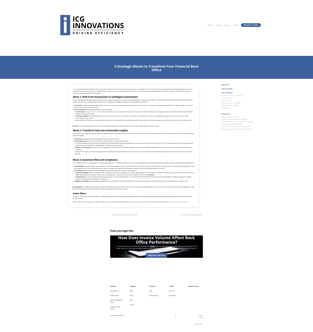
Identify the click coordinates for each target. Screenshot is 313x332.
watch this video (172, 202)
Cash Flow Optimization (82, 143)
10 (162, 254)
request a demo (183, 202)
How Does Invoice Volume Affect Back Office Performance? (156, 240)
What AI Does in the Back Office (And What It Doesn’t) (235, 126)
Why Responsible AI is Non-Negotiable (231, 124)
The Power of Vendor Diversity (229, 122)
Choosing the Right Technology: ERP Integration (234, 119)
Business (231, 95)
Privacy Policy (199, 324)
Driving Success (225, 108)
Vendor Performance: (82, 151)
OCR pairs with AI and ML (93, 112)
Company (218, 25)
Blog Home (224, 95)
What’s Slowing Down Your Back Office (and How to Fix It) (236, 129)
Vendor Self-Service (226, 100)
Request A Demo (251, 25)
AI (221, 98)
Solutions (210, 25)
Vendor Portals (228, 98)
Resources (227, 25)
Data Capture (237, 103)
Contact (235, 25)
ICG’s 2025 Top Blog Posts (246, 122)
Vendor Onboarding (226, 103)
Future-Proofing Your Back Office (230, 117)
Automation (239, 95)
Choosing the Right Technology (229, 105)
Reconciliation (81, 120)
